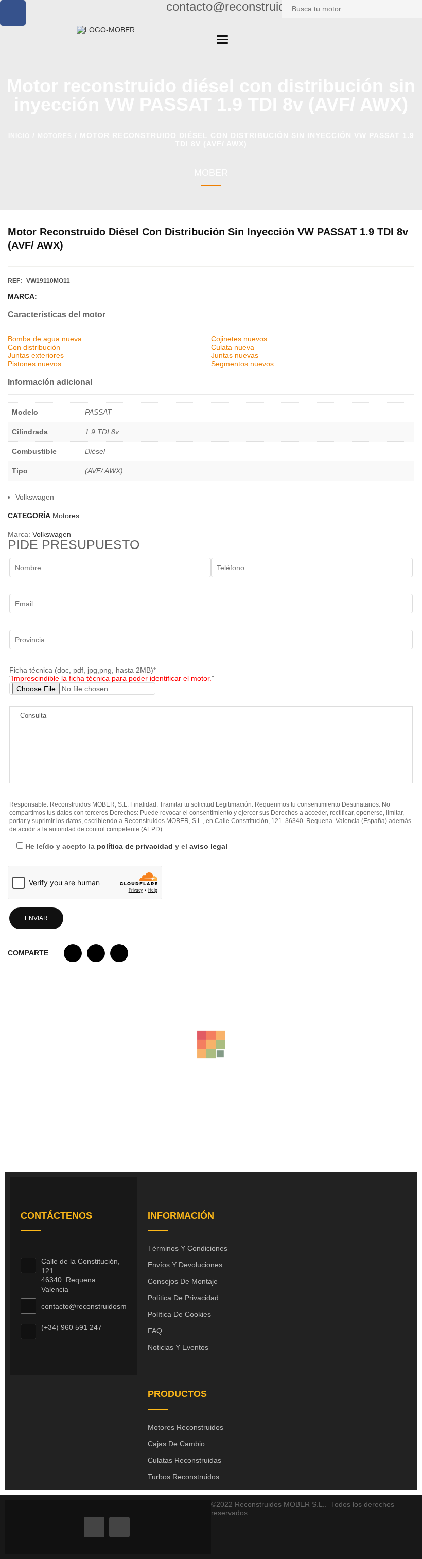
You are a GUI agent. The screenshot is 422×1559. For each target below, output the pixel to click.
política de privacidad (135, 846)
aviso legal (208, 846)
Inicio (19, 136)
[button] (73, 955)
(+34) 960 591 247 (71, 1327)
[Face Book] (94, 1527)
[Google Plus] (119, 1527)
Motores (55, 136)
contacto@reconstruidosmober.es (96, 1306)
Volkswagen (51, 534)
